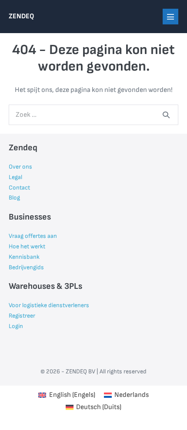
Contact (19, 187)
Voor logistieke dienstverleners (49, 305)
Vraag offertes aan (33, 236)
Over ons (20, 166)
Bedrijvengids (26, 267)
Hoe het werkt (27, 246)
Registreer (22, 315)
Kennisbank (24, 257)
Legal (15, 177)
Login (16, 326)
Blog (14, 197)
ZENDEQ (21, 16)
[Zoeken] (166, 114)
